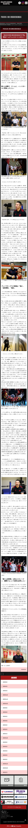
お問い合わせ (3, 811)
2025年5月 (5, 716)
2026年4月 (5, 686)
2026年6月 (5, 682)
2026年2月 (5, 690)
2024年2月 (5, 759)
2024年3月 (5, 755)
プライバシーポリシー (5, 815)
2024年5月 (5, 746)
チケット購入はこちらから (14, 826)
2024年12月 (5, 737)
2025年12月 (5, 694)
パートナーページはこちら (14, 807)
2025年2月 (5, 729)
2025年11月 (5, 699)
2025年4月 (5, 720)
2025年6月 (5, 712)
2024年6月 (5, 742)
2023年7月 (5, 772)
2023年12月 (5, 763)
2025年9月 (5, 707)
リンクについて (4, 813)
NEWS (25, 785)
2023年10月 (5, 767)
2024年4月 (5, 750)
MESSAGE (10, 785)
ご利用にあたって (4, 812)
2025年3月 (5, 724)
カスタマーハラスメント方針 (7, 816)
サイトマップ (3, 817)
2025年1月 (5, 733)
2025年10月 (5, 703)
